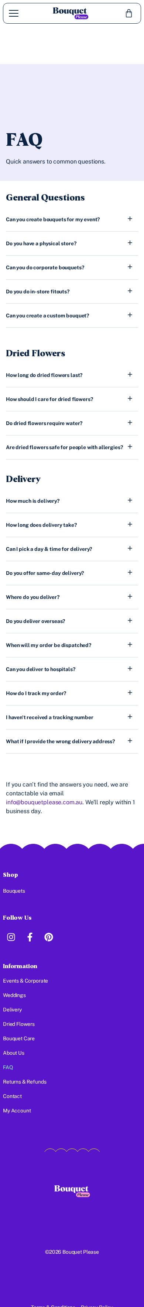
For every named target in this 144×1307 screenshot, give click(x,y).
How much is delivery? (32, 501)
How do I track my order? (36, 693)
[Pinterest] (48, 937)
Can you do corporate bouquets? (45, 267)
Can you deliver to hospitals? (40, 669)
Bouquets (14, 891)
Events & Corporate (25, 981)
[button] (72, 219)
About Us (13, 1053)
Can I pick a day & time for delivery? (49, 549)
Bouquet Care (19, 1038)
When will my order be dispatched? (48, 645)
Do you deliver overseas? (35, 621)
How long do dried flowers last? (44, 375)
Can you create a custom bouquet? (47, 316)
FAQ (8, 1067)
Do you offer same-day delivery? (45, 573)
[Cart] (129, 13)
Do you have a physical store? (41, 243)
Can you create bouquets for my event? (53, 219)
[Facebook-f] (30, 937)
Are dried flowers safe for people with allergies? (64, 447)
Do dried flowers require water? (44, 423)
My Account (17, 1111)
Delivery (12, 1010)
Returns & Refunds (24, 1082)
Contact (12, 1096)
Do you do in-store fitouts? (37, 291)
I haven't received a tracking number (49, 717)
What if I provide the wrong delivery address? (60, 741)
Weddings (14, 995)
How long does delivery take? (41, 525)
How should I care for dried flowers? (49, 399)
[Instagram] (11, 937)
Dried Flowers (19, 1024)
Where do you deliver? (32, 597)
